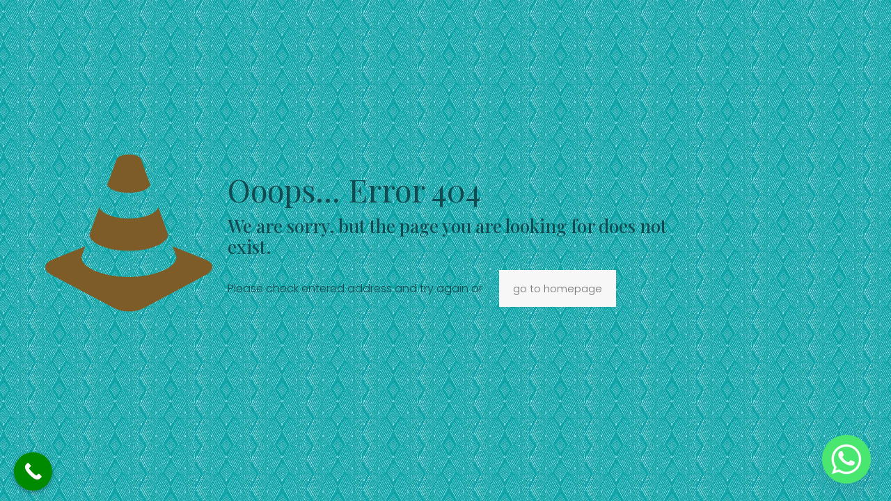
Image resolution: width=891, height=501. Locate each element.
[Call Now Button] (33, 471)
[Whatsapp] (846, 459)
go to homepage (557, 288)
